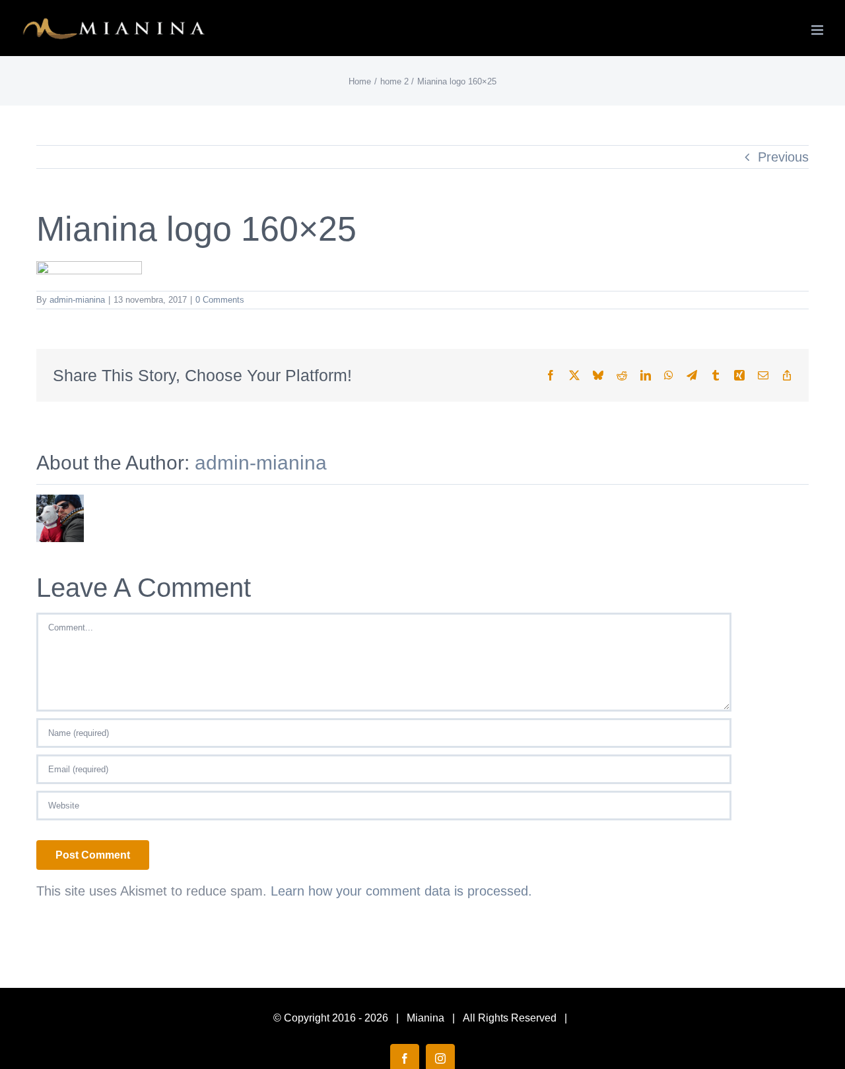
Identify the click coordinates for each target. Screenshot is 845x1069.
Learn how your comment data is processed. (401, 891)
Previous (783, 157)
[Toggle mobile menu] (818, 30)
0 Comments (219, 300)
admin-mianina (77, 300)
